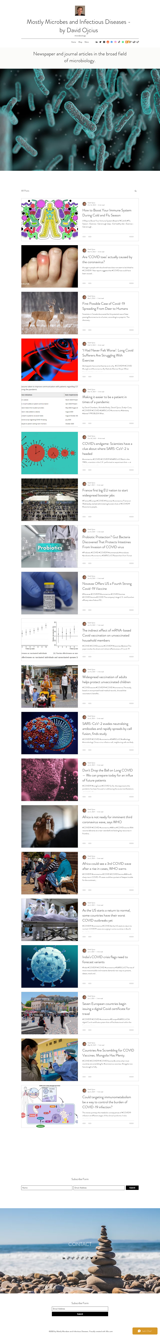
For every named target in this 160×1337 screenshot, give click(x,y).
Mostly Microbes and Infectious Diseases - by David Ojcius (79, 26)
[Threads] (104, 42)
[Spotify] (123, 42)
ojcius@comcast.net (80, 1309)
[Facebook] (111, 42)
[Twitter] (100, 42)
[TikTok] (119, 42)
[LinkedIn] (96, 42)
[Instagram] (115, 42)
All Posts (25, 190)
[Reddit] (108, 42)
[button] (135, 191)
